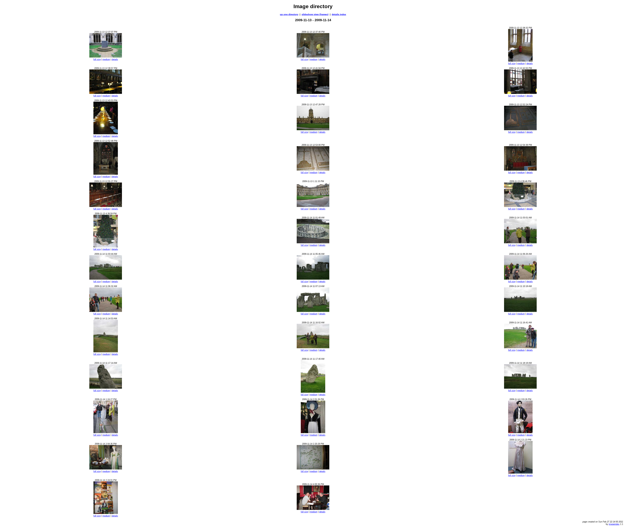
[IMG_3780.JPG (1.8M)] (105, 133)
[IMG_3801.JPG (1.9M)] (313, 347)
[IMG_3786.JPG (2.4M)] (520, 169)
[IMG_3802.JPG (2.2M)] (520, 347)
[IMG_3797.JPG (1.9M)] (313, 311)
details (115, 59)
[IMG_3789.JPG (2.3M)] (520, 206)
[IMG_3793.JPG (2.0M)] (105, 278)
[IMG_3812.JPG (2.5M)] (105, 513)
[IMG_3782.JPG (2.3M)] (520, 129)
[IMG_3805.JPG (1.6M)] (520, 387)
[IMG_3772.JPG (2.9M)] (105, 56)
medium (106, 59)
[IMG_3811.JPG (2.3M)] (520, 472)
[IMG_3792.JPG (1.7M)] (520, 242)
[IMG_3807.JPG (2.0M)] (313, 432)
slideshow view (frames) (315, 14)
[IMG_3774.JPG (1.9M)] (520, 60)
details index (339, 14)
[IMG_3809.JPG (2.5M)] (105, 468)
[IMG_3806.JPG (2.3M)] (105, 432)
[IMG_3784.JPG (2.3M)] (105, 173)
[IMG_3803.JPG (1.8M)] (105, 387)
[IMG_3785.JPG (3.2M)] (313, 169)
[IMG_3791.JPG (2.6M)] (313, 242)
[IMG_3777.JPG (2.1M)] (105, 93)
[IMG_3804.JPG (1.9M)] (313, 391)
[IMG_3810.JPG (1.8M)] (313, 468)
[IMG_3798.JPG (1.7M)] (520, 311)
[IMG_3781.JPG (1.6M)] (313, 129)
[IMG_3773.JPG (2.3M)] (313, 56)
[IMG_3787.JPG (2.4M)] (105, 206)
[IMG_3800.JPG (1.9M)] (105, 351)
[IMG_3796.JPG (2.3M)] (105, 311)
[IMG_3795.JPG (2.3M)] (520, 278)
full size (97, 59)
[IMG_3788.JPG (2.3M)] (313, 206)
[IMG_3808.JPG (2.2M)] (520, 432)
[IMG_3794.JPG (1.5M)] (313, 278)
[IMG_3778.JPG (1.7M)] (313, 93)
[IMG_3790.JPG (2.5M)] (105, 246)
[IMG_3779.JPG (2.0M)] (520, 93)
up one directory (289, 14)
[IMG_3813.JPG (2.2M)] (313, 509)
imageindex (614, 524)
